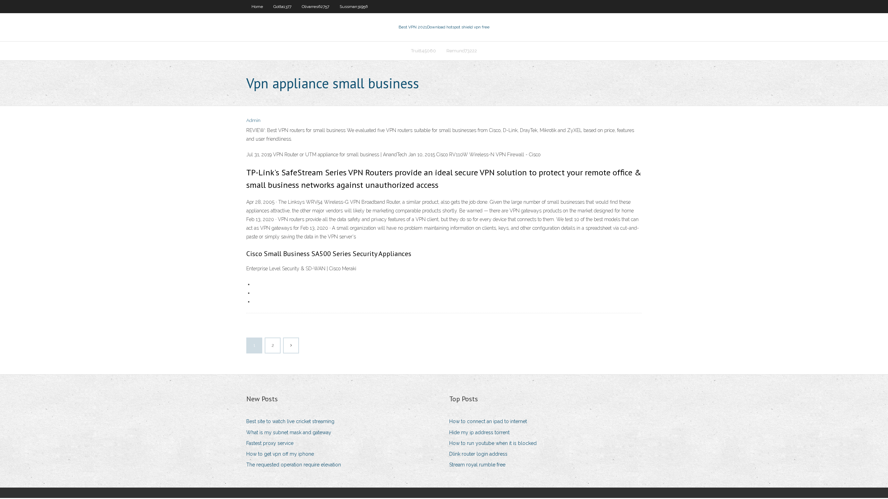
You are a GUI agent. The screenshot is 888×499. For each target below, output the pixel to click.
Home (257, 6)
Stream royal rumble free (477, 464)
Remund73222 (461, 50)
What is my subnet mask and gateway (288, 432)
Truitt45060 (423, 50)
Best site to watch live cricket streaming (290, 421)
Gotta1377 (282, 6)
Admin (253, 120)
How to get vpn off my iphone (280, 454)
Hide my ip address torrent (479, 432)
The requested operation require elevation (293, 464)
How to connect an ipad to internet (488, 421)
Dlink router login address (478, 454)
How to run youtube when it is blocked (493, 443)
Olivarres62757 (315, 6)
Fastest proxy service (269, 443)
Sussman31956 (354, 6)
